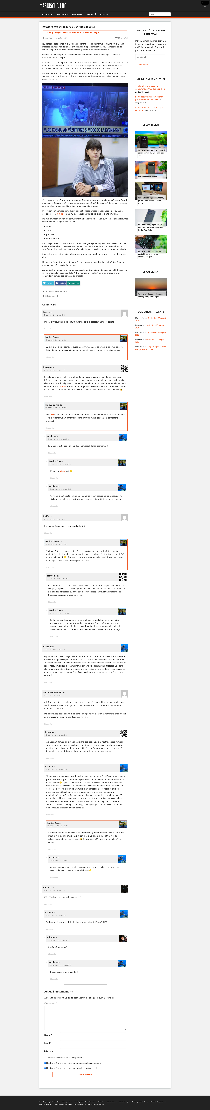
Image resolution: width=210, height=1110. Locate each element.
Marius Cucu (140, 318)
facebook (55, 296)
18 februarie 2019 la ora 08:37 (60, 613)
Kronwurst (139, 325)
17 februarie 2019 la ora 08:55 (54, 315)
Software (77, 14)
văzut (62, 471)
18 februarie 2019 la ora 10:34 (58, 826)
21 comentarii (123, 38)
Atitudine (60, 213)
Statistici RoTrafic (80, 1104)
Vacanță (91, 14)
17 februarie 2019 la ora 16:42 (54, 519)
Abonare (143, 64)
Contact (104, 14)
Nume (48, 1035)
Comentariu (50, 1003)
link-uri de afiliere (45, 1104)
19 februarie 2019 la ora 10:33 (60, 489)
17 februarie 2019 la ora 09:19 (56, 340)
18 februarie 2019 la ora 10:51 (60, 860)
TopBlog (100, 1104)
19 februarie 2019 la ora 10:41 (56, 915)
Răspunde (48, 329)
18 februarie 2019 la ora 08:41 (56, 408)
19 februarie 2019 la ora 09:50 (58, 439)
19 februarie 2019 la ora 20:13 (60, 965)
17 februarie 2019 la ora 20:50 (54, 649)
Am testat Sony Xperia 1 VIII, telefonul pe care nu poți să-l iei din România (150, 227)
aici (52, 414)
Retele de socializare (62, 291)
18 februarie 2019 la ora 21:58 (54, 890)
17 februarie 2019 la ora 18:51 (58, 578)
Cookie (69, 1104)
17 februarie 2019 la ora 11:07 (54, 370)
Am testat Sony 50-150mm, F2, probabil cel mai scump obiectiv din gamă (151, 254)
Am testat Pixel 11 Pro (147, 176)
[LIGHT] (205, 3)
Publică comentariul (85, 1074)
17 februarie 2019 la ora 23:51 (54, 695)
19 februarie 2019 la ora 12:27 (58, 940)
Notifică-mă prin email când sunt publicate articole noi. (71, 1068)
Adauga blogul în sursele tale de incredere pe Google (73, 32)
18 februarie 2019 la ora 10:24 (56, 769)
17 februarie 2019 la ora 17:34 (56, 544)
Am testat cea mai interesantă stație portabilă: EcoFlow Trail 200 (151, 153)
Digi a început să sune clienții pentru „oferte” (150, 348)
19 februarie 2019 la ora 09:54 (60, 464)
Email (48, 1043)
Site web (48, 1051)
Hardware (62, 14)
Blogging (47, 14)
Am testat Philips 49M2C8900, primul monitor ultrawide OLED (151, 201)
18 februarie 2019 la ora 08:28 (56, 735)
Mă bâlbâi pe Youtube (150, 79)
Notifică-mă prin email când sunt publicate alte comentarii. (73, 1063)
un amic (62, 386)
